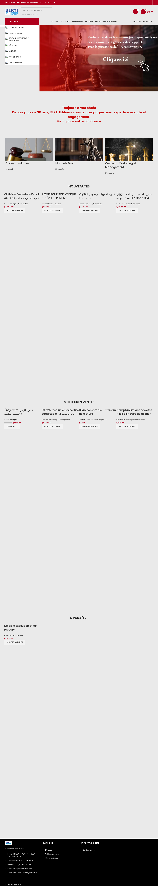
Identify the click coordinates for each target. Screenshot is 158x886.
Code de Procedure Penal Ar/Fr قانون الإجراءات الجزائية (21, 196)
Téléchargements (52, 854)
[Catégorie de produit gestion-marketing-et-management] (129, 156)
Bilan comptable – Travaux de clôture (97, 412)
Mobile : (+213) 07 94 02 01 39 (19, 865)
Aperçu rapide (15, 383)
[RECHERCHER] (49, 11)
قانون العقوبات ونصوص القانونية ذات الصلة (97, 196)
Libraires (48, 850)
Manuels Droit (18, 635)
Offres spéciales (51, 858)
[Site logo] (11, 11)
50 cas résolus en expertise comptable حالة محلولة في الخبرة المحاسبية (60, 414)
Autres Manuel (47, 204)
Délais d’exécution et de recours (20, 628)
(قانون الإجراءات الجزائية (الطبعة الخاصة (18, 412)
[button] (14, 210)
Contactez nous (89, 850)
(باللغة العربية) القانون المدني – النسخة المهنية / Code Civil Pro (134, 198)
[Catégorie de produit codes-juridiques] (29, 154)
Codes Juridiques (11, 204)
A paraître (8, 635)
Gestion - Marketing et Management (56, 420)
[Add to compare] (8, 383)
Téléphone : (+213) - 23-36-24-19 (20, 860)
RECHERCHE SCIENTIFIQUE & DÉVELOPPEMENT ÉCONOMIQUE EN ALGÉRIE (59, 198)
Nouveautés (23, 204)
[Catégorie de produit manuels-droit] (79, 154)
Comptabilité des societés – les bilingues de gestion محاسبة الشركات (134, 414)
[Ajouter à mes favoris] (22, 383)
